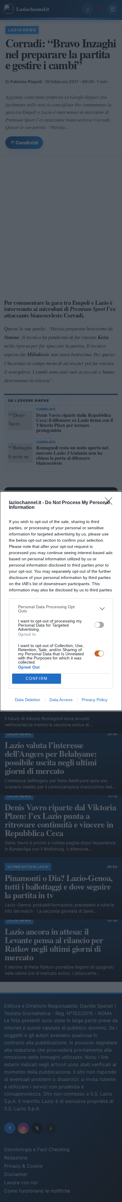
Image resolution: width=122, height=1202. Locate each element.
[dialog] (61, 601)
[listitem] (61, 609)
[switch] (99, 625)
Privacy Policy (94, 699)
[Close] (110, 503)
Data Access (61, 699)
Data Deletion (27, 699)
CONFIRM (37, 678)
